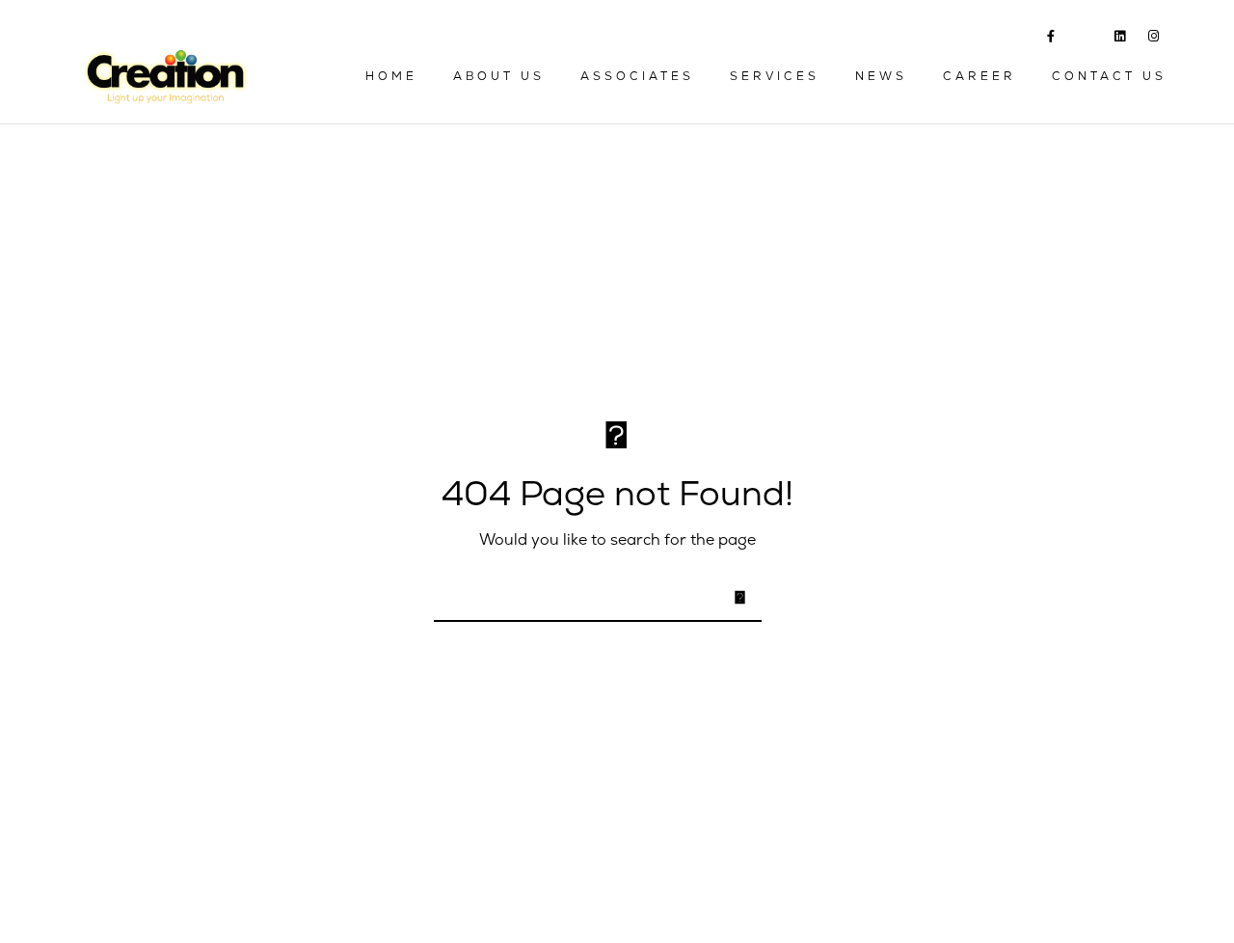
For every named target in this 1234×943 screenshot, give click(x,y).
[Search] (734, 595)
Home (391, 76)
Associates (637, 76)
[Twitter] (1084, 40)
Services (774, 76)
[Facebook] (1051, 39)
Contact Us (1109, 76)
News (881, 76)
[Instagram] (1154, 39)
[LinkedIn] (1120, 39)
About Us (499, 76)
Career (979, 76)
